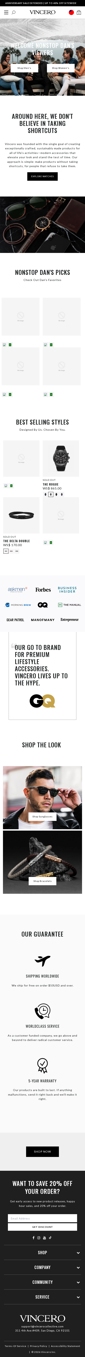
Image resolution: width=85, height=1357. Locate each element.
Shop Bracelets (42, 881)
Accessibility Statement (65, 1346)
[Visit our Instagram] (39, 1238)
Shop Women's (60, 68)
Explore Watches (42, 176)
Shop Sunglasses (42, 816)
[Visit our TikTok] (50, 1237)
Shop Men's (24, 68)
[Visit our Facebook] (34, 1238)
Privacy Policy (38, 1346)
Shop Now (42, 1151)
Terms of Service (15, 1346)
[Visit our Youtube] (44, 1238)
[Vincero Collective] (42, 12)
